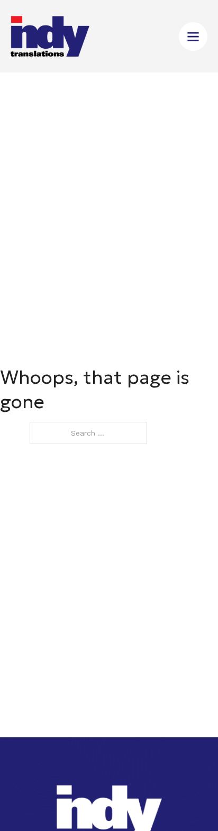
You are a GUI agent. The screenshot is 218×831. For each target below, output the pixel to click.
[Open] (193, 36)
